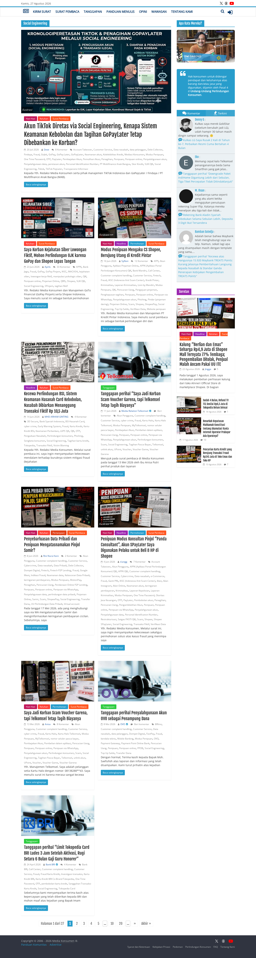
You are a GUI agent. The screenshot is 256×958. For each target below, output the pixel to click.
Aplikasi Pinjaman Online (125, 265)
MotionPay (75, 580)
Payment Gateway (110, 743)
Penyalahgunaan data (35, 164)
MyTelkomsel (139, 425)
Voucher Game (140, 449)
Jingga (208, 369)
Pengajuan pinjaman (146, 289)
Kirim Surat (42, 12)
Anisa (48, 724)
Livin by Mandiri (146, 285)
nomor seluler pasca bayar (65, 738)
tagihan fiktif (61, 286)
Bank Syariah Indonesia (52, 421)
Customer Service (103, 149)
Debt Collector (154, 149)
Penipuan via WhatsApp (65, 589)
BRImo (158, 724)
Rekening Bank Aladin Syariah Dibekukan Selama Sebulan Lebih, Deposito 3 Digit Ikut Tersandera (205, 219)
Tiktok (41, 169)
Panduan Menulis (120, 12)
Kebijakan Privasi (161, 946)
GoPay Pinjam (53, 271)
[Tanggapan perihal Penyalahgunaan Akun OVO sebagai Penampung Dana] (134, 681)
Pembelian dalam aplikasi (148, 430)
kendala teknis (108, 738)
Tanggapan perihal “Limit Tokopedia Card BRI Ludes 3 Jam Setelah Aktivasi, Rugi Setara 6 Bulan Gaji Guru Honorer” (56, 853)
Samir (35, 599)
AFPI (156, 261)
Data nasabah (121, 149)
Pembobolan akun (143, 600)
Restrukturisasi (108, 619)
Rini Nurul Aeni (51, 556)
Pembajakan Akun (72, 159)
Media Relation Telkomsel (134, 411)
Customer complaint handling (116, 275)
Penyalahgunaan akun (154, 159)
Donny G (199, 119)
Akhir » (146, 923)
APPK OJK (123, 571)
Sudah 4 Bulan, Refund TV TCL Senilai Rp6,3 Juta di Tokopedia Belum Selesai (215, 404)
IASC (64, 271)
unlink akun (107, 449)
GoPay (52, 154)
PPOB (140, 748)
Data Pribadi (60, 565)
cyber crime (30, 426)
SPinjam (49, 286)
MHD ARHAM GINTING (56, 416)
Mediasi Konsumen (134, 154)
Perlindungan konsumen (60, 435)
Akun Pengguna (125, 415)
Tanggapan (93, 12)
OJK (84, 276)
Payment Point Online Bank (135, 743)
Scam (131, 304)
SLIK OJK (149, 164)
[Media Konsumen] (26, 11)
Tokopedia (29, 445)
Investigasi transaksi (71, 874)
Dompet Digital (32, 570)
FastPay (150, 733)
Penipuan (119, 159)
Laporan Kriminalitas (125, 285)
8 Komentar (61, 149)
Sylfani (124, 261)
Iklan (159, 580)
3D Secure (32, 421)
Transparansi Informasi (76, 169)
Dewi (46, 149)
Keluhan (44, 118)
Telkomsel (157, 444)
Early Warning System (49, 426)
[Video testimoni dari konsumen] (206, 46)
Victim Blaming (61, 445)
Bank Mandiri (140, 270)
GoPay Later (63, 154)
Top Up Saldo (122, 309)
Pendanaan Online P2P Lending (71, 584)
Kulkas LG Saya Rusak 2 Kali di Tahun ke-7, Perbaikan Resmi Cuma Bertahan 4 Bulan (204, 144)
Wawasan (159, 12)
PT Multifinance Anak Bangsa (115, 164)
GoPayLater (77, 154)
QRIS (63, 281)
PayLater (56, 159)
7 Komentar (139, 561)
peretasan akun (56, 164)
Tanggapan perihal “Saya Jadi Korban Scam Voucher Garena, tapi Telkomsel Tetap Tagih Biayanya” (131, 399)
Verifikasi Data (137, 309)
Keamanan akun (93, 154)
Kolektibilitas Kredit (113, 154)
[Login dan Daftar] (230, 12)
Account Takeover (82, 149)
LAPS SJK (64, 431)
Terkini (222, 113)
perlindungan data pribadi (61, 594)
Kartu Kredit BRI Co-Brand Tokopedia (55, 879)
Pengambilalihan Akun (130, 604)
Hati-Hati (30, 118)
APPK (79, 266)
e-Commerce (157, 576)
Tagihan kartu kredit (77, 440)
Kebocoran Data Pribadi (77, 575)
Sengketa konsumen (34, 440)
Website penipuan (156, 309)
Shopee (71, 281)
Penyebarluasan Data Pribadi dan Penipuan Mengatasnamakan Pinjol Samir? (52, 544)
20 (120, 923)
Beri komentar (141, 724)
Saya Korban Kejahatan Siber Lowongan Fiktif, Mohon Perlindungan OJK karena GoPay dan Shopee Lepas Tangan (55, 255)
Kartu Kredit (76, 426)
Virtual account (71, 604)
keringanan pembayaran (37, 580)
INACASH (73, 271)
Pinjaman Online (50, 281)
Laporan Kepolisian (139, 590)
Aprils (48, 266)
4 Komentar (80, 416)
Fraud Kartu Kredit (50, 874)
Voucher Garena (68, 762)
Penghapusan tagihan (112, 294)
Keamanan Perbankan (47, 431)
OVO (122, 724)
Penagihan (106, 159)
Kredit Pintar (152, 280)
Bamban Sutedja (204, 232)
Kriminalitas (107, 285)
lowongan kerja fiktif (41, 276)
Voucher (127, 449)
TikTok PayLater (54, 169)
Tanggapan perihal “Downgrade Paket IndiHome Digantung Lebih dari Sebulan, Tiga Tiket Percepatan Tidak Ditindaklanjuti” (205, 177)
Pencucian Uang (125, 289)
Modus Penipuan (154, 154)
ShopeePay (151, 304)
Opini (143, 12)
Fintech (157, 275)
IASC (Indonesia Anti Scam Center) (126, 280)
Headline (121, 243)
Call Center (154, 270)
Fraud (37, 154)
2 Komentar (70, 556)
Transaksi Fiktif (44, 445)
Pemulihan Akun (91, 159)
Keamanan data (55, 575)
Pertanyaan (59, 532)
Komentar (193, 113)
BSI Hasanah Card (74, 421)
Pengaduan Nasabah (35, 435)
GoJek (44, 154)
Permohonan (137, 243)
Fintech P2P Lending (60, 570)
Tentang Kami (182, 12)
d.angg (123, 561)
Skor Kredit (137, 164)
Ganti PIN (113, 580)
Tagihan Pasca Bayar (140, 444)
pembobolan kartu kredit (54, 883)
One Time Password (34, 159)
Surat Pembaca (67, 12)
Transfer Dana (123, 753)
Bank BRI (50, 864)
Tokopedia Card (67, 888)
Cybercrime (30, 565)
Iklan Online (119, 585)
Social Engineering (33, 286)
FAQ (215, 946)
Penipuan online (133, 159)
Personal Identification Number (82, 164)
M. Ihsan (199, 190)
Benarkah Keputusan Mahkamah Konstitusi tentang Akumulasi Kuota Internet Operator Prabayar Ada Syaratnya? (216, 428)
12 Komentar (141, 261)
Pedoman (178, 946)
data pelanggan (138, 149)
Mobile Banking (125, 738)
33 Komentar (63, 266)
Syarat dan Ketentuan (138, 946)
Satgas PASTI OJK (127, 619)
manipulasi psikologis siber (67, 276)
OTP (48, 159)
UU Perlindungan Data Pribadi (46, 604)
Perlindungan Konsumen (198, 946)
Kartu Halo (147, 420)
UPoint (117, 449)
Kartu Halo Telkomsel (69, 733)
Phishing (142, 299)
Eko (197, 157)
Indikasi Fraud (38, 575)
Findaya (28, 154)
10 (112, 923)
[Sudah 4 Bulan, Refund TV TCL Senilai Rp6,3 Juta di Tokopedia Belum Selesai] (189, 398)
